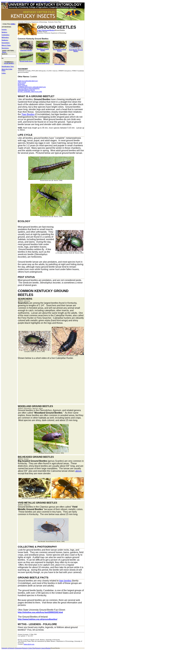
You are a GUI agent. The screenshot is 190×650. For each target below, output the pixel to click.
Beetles (48, 1)
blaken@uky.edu (29, 644)
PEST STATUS (22, 85)
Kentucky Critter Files (28, 1)
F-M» (9, 63)
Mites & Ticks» (6, 45)
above (78, 471)
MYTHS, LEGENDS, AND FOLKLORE (30, 91)
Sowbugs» (5, 40)
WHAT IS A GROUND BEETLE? (28, 81)
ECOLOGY (21, 84)
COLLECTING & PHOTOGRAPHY (29, 88)
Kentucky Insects (40, 1)
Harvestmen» (6, 42)
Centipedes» (5, 35)
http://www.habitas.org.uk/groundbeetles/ (37, 619)
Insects (47, 30)
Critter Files (41, 30)
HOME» (13, 24)
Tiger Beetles (27, 114)
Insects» (4, 29)
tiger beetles (65, 580)
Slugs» (4, 52)
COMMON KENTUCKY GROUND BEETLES (32, 87)
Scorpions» (5, 48)
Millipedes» (5, 37)
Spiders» (4, 32)
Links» (4, 73)
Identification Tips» (8, 66)
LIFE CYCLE (22, 82)
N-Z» (12, 63)
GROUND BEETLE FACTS (26, 90)
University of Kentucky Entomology (11, 1)
